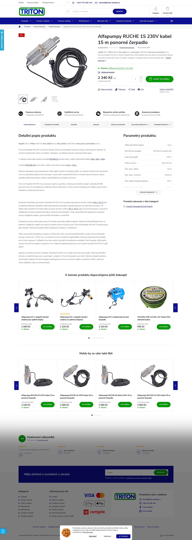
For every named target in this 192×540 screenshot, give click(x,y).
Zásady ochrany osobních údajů (63, 516)
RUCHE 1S (54, 159)
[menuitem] (26, 21)
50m (103, 159)
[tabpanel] (38, 307)
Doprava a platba (32, 3)
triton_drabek (147, 511)
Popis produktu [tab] (30, 125)
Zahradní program (27, 516)
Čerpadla (24, 497)
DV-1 (96, 202)
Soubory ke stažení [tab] (52, 125)
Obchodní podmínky (59, 513)
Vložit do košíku (161, 79)
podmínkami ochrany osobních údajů (139, 478)
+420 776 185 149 (149, 503)
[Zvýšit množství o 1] (141, 77)
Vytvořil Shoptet (168, 535)
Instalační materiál (27, 513)
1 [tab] (89, 338)
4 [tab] (95, 338)
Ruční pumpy (139, 527)
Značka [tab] (118, 125)
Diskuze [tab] (96, 125)
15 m (68, 165)
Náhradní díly (25, 510)
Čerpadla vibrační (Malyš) (58, 527)
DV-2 (101, 202)
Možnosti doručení (107, 72)
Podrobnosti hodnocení (127, 48)
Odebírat (161, 472)
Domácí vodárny (26, 500)
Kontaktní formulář (58, 506)
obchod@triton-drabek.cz (152, 499)
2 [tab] (91, 338)
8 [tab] (103, 338)
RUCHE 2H (30, 165)
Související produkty (139, 125)
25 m (74, 165)
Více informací (88, 532)
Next (175, 307)
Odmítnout (107, 536)
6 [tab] (99, 338)
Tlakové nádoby (26, 503)
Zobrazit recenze (42, 440)
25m (93, 159)
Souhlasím (124, 536)
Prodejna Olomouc (48, 3)
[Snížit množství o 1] (141, 80)
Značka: (166, 89)
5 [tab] (97, 338)
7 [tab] (101, 338)
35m (97, 159)
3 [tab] (93, 338)
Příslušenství (25, 506)
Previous (16, 307)
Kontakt (21, 3)
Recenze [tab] (74, 125)
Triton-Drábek (148, 507)
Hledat (119, 11)
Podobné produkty (161, 125)
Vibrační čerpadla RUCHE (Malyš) (139, 206)
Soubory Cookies (58, 510)
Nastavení (92, 536)
